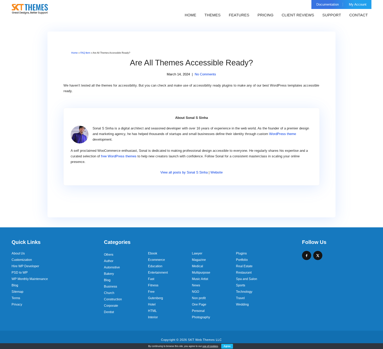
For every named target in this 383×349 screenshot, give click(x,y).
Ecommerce (156, 259)
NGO (195, 291)
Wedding (242, 304)
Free (151, 291)
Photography (201, 317)
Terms (16, 298)
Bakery (109, 273)
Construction (113, 299)
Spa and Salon (246, 279)
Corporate (111, 305)
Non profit (199, 298)
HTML (152, 311)
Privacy (17, 304)
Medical (197, 266)
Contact (358, 15)
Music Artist (200, 279)
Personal (198, 311)
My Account (357, 4)
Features (239, 15)
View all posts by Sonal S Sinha (184, 172)
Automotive (112, 267)
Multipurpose (201, 272)
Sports (240, 285)
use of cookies (210, 346)
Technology (244, 291)
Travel (240, 298)
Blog (15, 285)
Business (110, 286)
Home (190, 15)
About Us (18, 253)
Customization (22, 259)
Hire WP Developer (25, 266)
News (196, 285)
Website (216, 172)
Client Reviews (298, 15)
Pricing (265, 15)
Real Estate (244, 266)
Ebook (152, 253)
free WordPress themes (118, 156)
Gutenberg (155, 298)
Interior (153, 317)
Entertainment (158, 272)
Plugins (241, 253)
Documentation (327, 4)
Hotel (152, 304)
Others (108, 254)
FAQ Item (85, 52)
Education (155, 266)
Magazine (199, 259)
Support (331, 15)
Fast (151, 279)
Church (109, 293)
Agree (227, 346)
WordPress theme (282, 134)
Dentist (109, 312)
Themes (212, 15)
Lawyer (197, 253)
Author (108, 261)
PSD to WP (20, 272)
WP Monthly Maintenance (30, 279)
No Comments (205, 74)
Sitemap (17, 291)
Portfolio (242, 259)
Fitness (153, 285)
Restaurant (244, 272)
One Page (199, 304)
